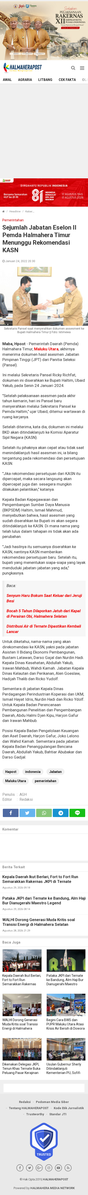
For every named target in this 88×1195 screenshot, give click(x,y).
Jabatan (55, 772)
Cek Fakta (67, 80)
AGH (23, 794)
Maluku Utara (46, 349)
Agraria (25, 80)
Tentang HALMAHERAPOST (29, 1108)
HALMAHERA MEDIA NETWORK (52, 1188)
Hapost (10, 772)
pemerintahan (45, 781)
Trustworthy (35, 1114)
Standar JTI (57, 1114)
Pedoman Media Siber (52, 1101)
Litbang (45, 80)
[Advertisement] (44, 130)
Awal (7, 80)
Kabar (28, 211)
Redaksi (26, 799)
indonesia (33, 772)
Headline (15, 211)
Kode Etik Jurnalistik (69, 1108)
